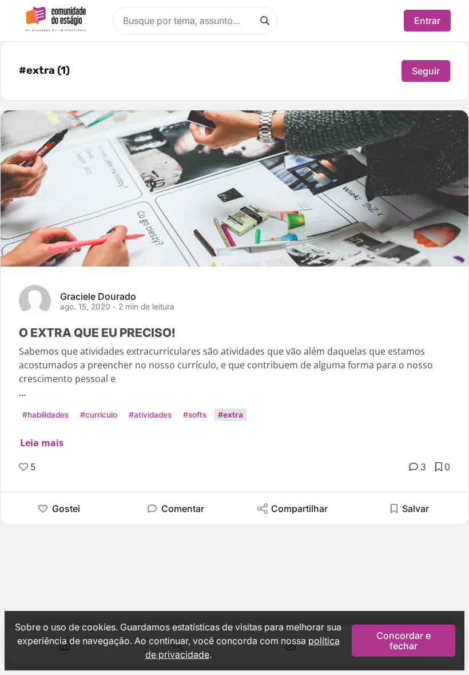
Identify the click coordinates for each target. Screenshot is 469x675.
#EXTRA (230, 414)
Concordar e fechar (403, 641)
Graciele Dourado (98, 296)
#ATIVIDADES (150, 414)
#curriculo (98, 414)
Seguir (426, 71)
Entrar (427, 20)
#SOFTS (194, 414)
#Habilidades (45, 414)
